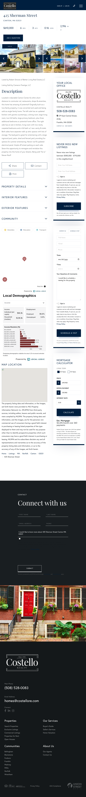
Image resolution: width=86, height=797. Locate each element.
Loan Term (61, 368)
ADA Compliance (55, 786)
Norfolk (25, 453)
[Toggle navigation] (81, 6)
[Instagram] (13, 710)
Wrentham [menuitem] (8, 774)
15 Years (73, 372)
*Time (59, 265)
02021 (41, 453)
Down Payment (63, 388)
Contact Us (60, 126)
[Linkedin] (9, 710)
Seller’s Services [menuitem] (49, 729)
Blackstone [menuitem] (8, 755)
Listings (12, 453)
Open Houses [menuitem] (9, 739)
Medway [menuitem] (7, 765)
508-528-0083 (66, 111)
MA (18, 453)
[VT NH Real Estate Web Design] (74, 786)
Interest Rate (62, 398)
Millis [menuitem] (6, 768)
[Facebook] (5, 710)
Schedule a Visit (74, 231)
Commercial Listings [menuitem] (12, 733)
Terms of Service (73, 342)
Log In (67, 6)
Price (59, 378)
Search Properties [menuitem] (11, 726)
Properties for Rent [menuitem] (11, 736)
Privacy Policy (61, 197)
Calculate (68, 412)
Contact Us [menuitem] (47, 755)
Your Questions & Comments (67, 274)
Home (4, 453)
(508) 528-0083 (16, 688)
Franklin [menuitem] (7, 761)
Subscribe (69, 206)
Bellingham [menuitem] (8, 752)
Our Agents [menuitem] (47, 752)
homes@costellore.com (21, 700)
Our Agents (68, 126)
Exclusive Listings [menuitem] (11, 729)
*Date (59, 255)
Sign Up (59, 6)
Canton (33, 453)
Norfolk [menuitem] (7, 771)
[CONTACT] (13, 38)
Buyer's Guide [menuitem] (48, 726)
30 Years (63, 372)
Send (30, 568)
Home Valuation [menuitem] (49, 733)
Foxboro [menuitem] (7, 758)
